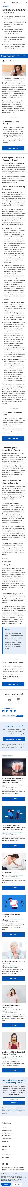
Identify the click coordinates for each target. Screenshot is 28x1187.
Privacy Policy (5, 1157)
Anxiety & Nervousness (7, 1133)
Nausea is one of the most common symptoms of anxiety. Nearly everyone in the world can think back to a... (14, 880)
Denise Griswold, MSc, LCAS (14, 919)
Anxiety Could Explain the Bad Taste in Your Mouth (13, 1053)
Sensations (5, 6)
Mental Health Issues (7, 1136)
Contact (4, 1152)
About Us (4, 1149)
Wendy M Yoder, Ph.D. (17, 55)
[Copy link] (16, 711)
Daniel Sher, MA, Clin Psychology (14, 832)
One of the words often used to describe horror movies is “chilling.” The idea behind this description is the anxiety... (13, 791)
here (23, 1177)
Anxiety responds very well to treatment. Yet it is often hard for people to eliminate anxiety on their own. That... (13, 971)
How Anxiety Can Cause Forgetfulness (11, 1006)
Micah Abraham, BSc (8, 56)
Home (4, 715)
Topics (4, 2)
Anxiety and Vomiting (10, 872)
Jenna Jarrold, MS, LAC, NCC (14, 785)
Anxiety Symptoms (11, 715)
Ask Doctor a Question (14, 739)
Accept (6, 1184)
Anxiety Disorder (6, 1141)
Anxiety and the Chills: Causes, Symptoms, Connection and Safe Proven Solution (13, 780)
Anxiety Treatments (6, 1130)
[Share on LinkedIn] (12, 711)
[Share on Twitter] (4, 711)
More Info (17, 1184)
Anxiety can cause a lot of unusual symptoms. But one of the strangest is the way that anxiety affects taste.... (13, 1063)
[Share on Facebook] (8, 711)
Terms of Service (6, 1154)
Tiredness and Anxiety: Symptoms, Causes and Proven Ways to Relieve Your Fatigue (13, 827)
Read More (13, 798)
